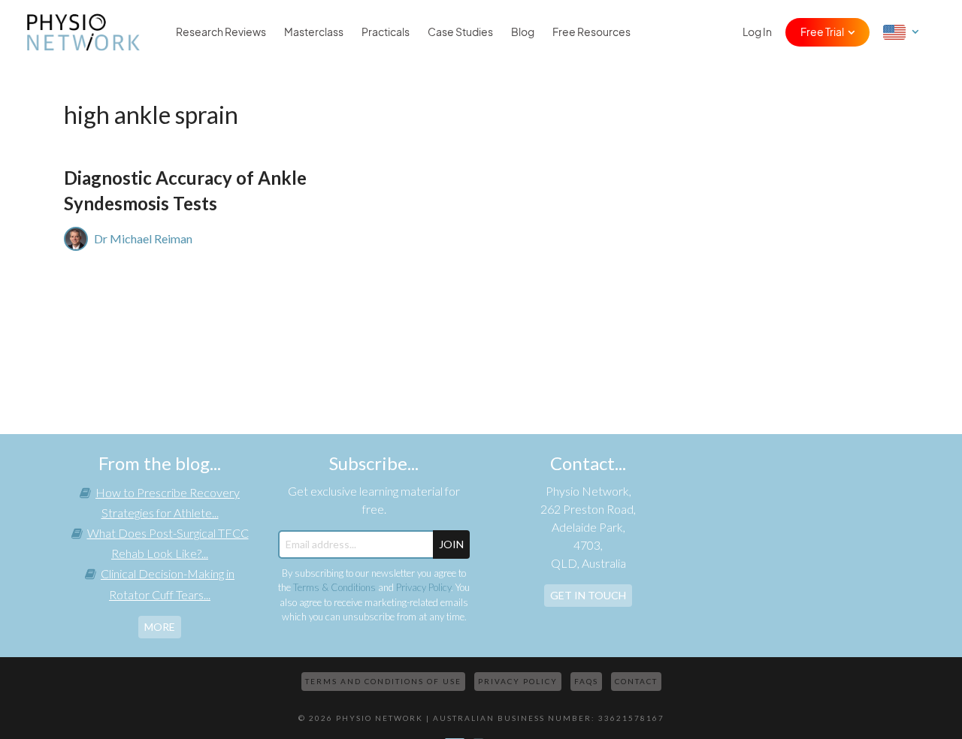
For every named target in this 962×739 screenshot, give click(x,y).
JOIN (451, 544)
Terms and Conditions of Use (383, 681)
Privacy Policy (423, 587)
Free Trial (822, 32)
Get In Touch (588, 595)
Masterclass (313, 32)
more (159, 626)
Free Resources (591, 32)
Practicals (386, 32)
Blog (522, 32)
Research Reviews (221, 32)
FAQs (586, 681)
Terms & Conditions (334, 587)
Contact (636, 681)
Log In (757, 32)
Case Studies (460, 32)
